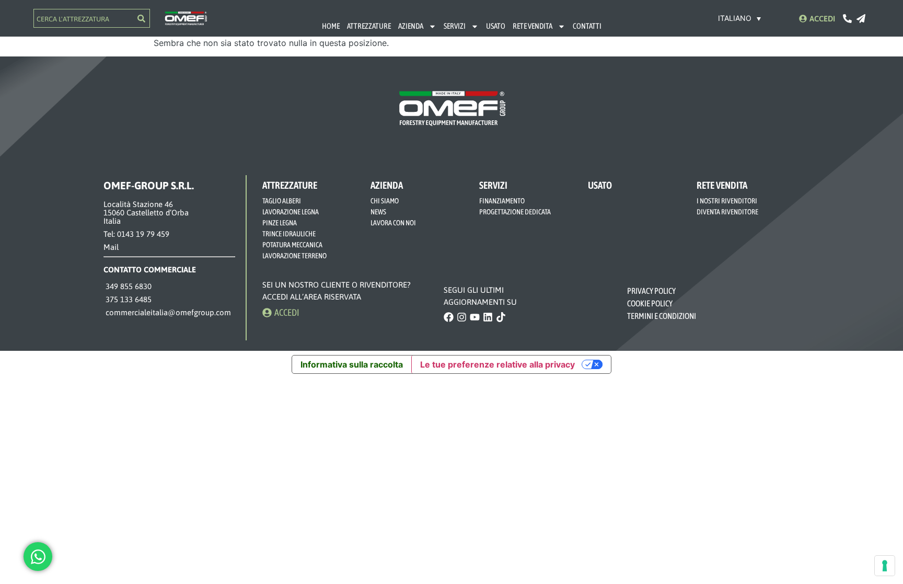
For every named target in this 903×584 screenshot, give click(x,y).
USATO (495, 25)
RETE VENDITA (532, 25)
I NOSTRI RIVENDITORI (727, 201)
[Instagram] (462, 317)
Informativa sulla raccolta (351, 364)
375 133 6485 (127, 299)
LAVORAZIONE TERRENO (294, 255)
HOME (331, 25)
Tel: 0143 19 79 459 (136, 234)
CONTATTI (587, 25)
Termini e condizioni (661, 315)
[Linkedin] (488, 317)
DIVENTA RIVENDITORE (727, 212)
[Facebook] (449, 317)
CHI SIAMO (385, 201)
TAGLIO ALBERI (281, 201)
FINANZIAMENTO (502, 201)
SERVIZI (455, 25)
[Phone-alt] (847, 18)
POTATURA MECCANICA (292, 245)
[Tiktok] (501, 317)
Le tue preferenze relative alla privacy (497, 364)
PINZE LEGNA (279, 223)
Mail (111, 247)
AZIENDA (410, 25)
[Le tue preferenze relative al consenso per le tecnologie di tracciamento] (885, 566)
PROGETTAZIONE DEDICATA (515, 212)
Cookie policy (650, 303)
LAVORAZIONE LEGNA (290, 212)
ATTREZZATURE (369, 25)
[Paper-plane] (860, 18)
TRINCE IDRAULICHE (289, 234)
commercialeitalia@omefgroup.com (167, 312)
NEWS (378, 212)
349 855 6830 (127, 286)
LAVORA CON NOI (393, 223)
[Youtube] (475, 317)
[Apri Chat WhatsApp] (38, 556)
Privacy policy (652, 290)
